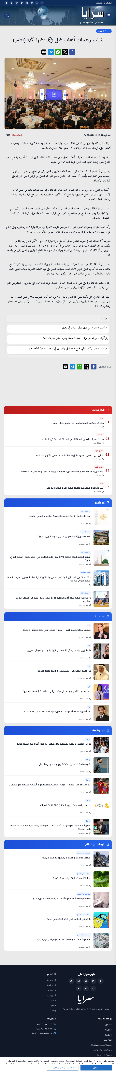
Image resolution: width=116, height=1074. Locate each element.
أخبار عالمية (51, 985)
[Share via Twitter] (65, 52)
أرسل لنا (108, 1034)
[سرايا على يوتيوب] (37, 3)
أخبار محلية (51, 980)
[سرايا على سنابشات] (6, 3)
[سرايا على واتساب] (22, 3)
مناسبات (52, 1005)
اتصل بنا (108, 1029)
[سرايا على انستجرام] (27, 3)
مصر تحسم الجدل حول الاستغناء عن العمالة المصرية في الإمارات (73, 439)
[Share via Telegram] (51, 52)
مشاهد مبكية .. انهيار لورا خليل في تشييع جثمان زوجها (78, 423)
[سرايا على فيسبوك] (42, 3)
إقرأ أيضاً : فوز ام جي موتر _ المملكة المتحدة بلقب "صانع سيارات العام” (75, 338)
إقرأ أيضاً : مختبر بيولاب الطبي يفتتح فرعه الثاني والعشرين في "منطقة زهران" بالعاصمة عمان (67, 348)
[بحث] (7, 15)
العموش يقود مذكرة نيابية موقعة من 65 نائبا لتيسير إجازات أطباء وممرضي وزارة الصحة (62, 471)
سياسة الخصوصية (104, 1055)
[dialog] (58, 1065)
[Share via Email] (44, 52)
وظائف (53, 1010)
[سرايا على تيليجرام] (17, 3)
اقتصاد (53, 1000)
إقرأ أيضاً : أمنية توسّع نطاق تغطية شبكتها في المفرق (84, 327)
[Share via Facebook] (72, 52)
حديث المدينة (103, 31)
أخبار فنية (52, 990)
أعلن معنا (108, 1039)
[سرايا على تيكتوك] (11, 3)
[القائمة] (109, 15)
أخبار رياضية (51, 995)
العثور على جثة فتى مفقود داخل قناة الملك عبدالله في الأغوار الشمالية (70, 455)
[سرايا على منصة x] (32, 3)
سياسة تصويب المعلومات (101, 1045)
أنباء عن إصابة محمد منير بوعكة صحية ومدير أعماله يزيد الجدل (74, 488)
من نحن (108, 1024)
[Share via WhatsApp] (58, 52)
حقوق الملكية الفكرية (103, 1050)
